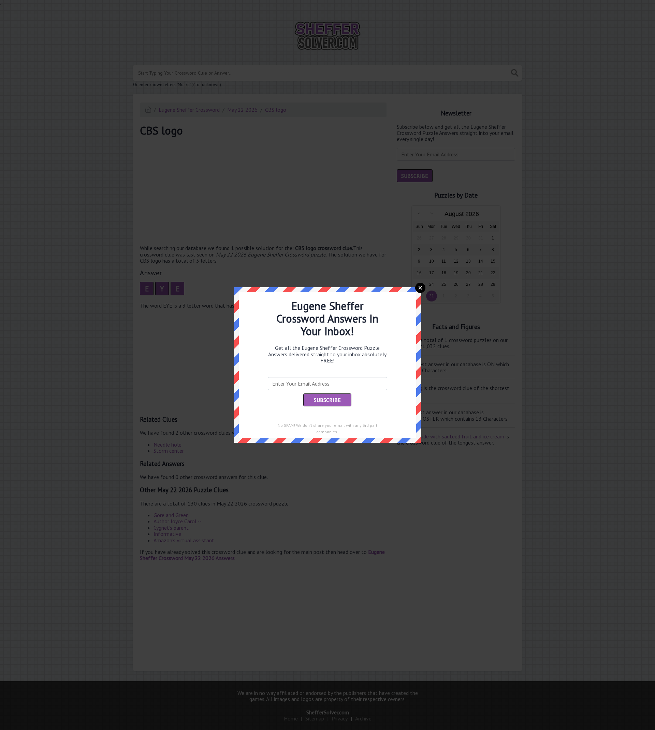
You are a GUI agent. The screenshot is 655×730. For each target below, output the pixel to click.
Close (420, 288)
